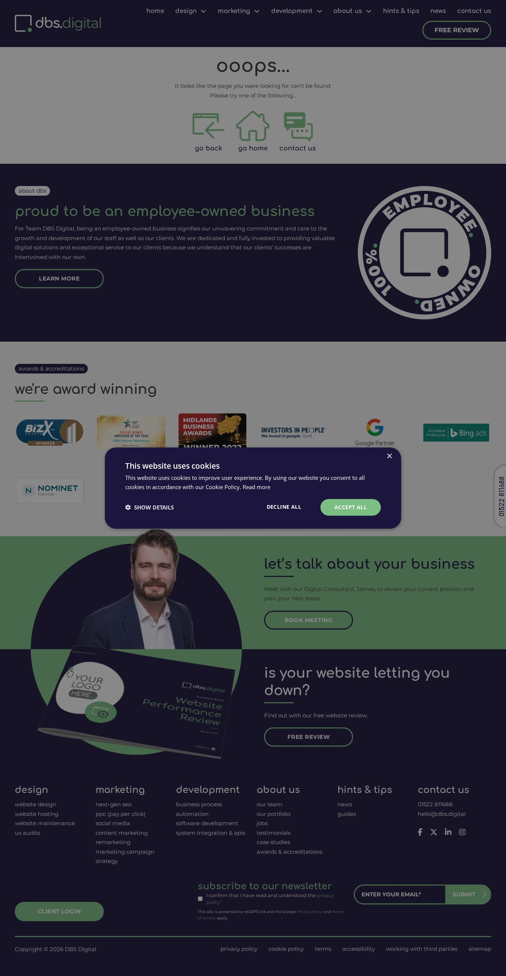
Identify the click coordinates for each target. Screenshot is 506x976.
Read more (256, 487)
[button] (149, 507)
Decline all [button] (284, 506)
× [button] (389, 456)
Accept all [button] (350, 507)
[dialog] (253, 488)
